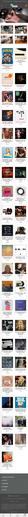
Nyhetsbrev (12, 501)
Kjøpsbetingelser (10, 498)
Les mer (23, 508)
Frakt (4, 498)
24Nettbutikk (16, 511)
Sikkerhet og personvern (20, 498)
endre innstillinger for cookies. (6, 509)
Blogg (17, 501)
